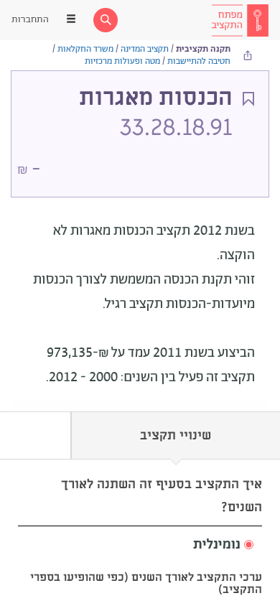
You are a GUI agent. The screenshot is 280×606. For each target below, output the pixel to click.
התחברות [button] (30, 20)
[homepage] (240, 20)
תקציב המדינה (145, 49)
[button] (140, 545)
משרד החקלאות (85, 49)
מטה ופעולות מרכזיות (122, 61)
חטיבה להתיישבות (198, 61)
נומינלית (217, 545)
